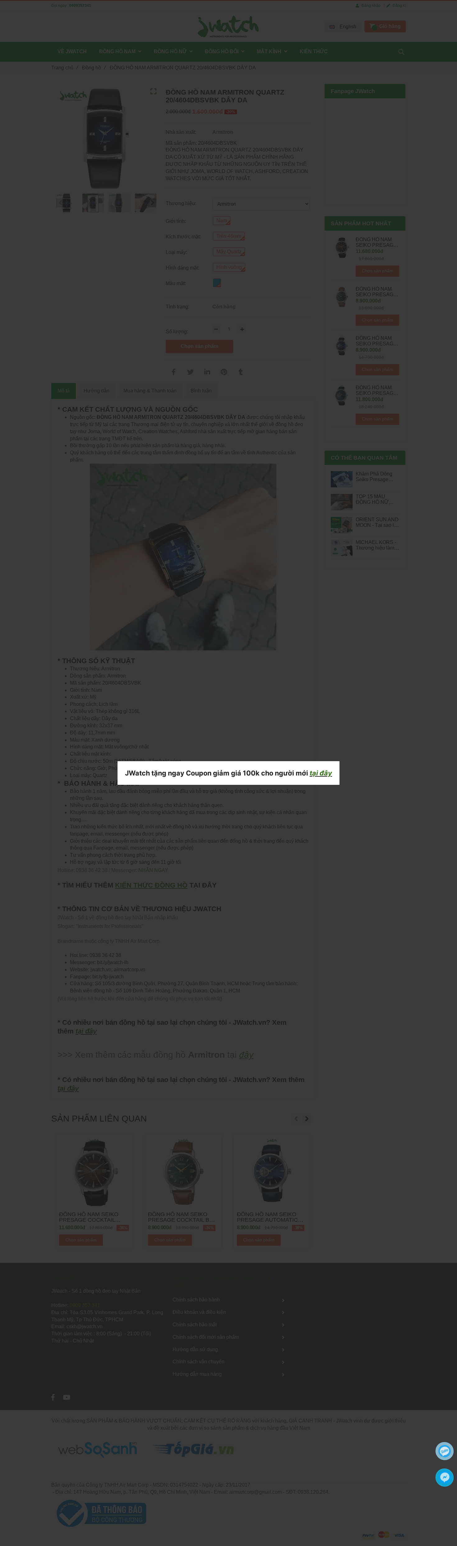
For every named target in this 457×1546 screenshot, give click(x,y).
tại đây (321, 773)
